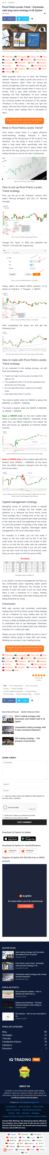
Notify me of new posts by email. (16, 818)
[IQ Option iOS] (10, 841)
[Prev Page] (3, 749)
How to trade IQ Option (16, 686)
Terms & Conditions (13, 1110)
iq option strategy (31, 691)
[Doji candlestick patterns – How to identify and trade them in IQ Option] (8, 994)
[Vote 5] (44, 675)
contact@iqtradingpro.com (29, 1102)
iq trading (37, 694)
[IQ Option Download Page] (10, 853)
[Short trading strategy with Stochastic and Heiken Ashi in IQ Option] (8, 719)
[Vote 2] (36, 675)
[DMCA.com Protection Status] (24, 1078)
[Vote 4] (41, 675)
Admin (7, 13)
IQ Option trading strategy (23, 694)
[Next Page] (7, 749)
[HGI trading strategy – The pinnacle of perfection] (8, 741)
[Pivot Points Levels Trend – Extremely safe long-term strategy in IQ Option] (8, 966)
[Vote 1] (33, 675)
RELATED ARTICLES (10, 712)
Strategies (11, 2)
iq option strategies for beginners (13, 691)
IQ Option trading (8, 694)
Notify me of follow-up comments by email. (20, 815)
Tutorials (11, 1113)
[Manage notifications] (5, 1150)
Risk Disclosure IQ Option (31, 1110)
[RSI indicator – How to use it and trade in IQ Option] (8, 1017)
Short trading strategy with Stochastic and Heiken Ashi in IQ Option (30, 719)
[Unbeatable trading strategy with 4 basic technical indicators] (8, 730)
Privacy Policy (38, 1107)
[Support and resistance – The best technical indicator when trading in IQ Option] (8, 1005)
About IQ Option (25, 1107)
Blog (18, 1113)
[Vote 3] (38, 675)
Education (25, 1113)
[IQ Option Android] (28, 841)
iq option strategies (17, 688)
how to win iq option (31, 686)
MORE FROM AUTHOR (30, 712)
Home (4, 2)
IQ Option (6, 688)
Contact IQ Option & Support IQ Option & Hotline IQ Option (24, 1116)
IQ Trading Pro (11, 1107)
